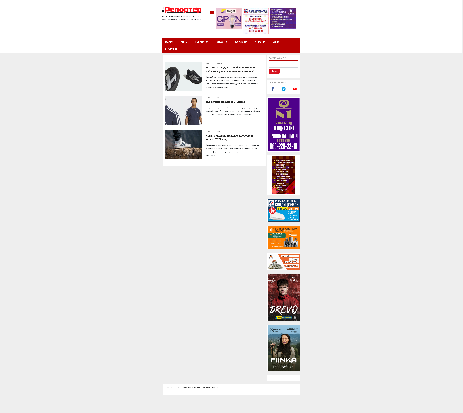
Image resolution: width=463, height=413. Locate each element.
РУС (212, 13)
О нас (177, 387)
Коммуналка (241, 42)
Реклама (206, 387)
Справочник (171, 49)
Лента (184, 42)
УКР (212, 9)
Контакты (216, 387)
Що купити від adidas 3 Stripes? (226, 101)
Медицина (260, 42)
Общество (222, 42)
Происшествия (202, 42)
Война (276, 42)
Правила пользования (191, 387)
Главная (169, 42)
